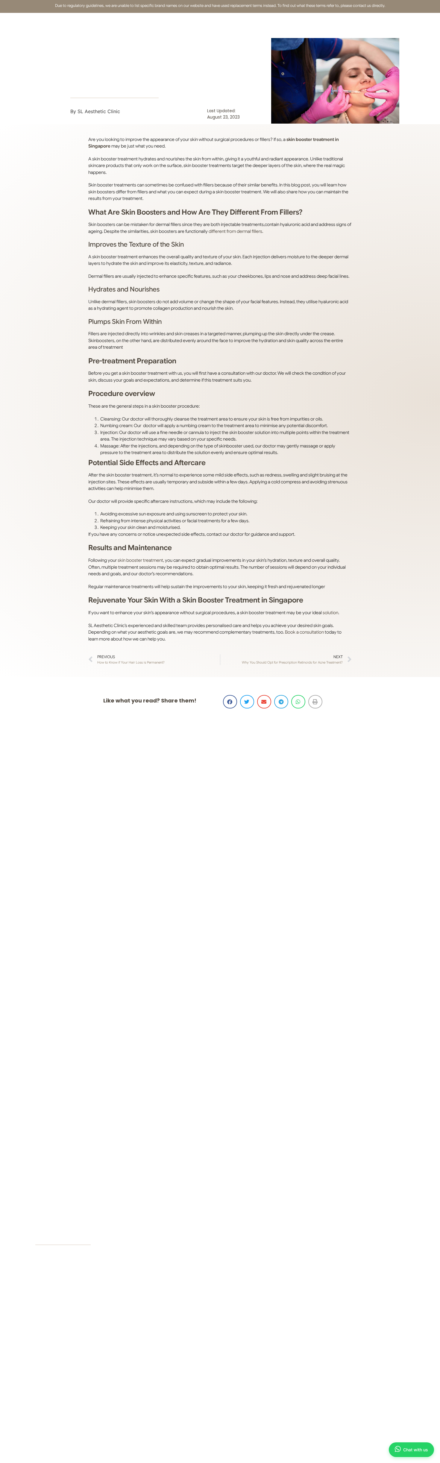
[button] (230, 701)
